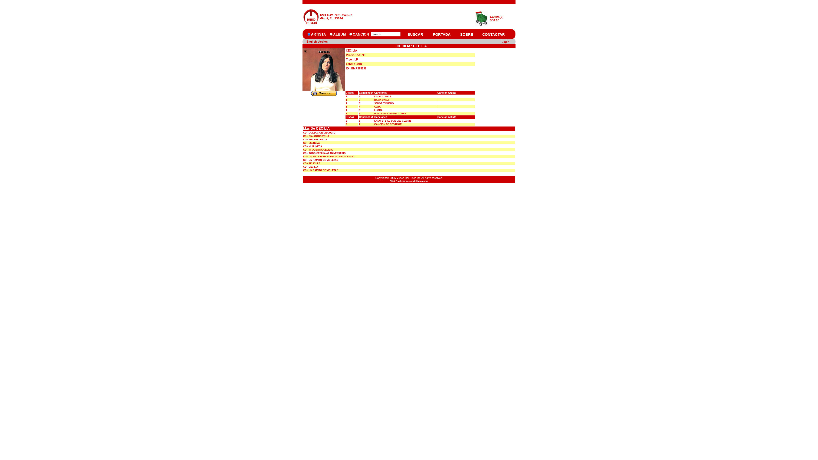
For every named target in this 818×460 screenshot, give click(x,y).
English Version (317, 41)
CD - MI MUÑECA (312, 146)
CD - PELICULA (311, 163)
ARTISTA (318, 34)
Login (505, 41)
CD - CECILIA (310, 166)
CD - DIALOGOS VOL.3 (316, 136)
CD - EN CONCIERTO (315, 139)
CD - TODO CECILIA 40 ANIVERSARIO (324, 153)
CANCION (361, 34)
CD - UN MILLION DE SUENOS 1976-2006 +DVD (329, 156)
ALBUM (339, 34)
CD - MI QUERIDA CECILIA (318, 149)
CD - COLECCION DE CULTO (319, 132)
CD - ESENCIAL (311, 143)
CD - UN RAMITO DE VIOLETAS (320, 160)
